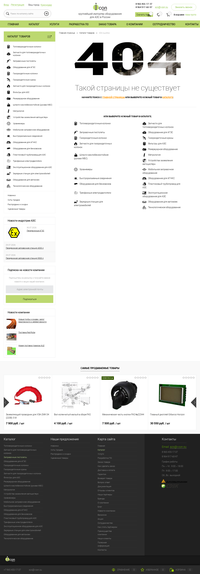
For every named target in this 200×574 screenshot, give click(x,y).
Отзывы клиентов (106, 490)
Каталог (34, 24)
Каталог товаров (19, 36)
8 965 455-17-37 (144, 3)
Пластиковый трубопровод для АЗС (161, 186)
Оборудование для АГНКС (161, 178)
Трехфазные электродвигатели (95, 193)
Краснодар (46, 5)
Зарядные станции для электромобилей (88, 203)
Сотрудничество (164, 24)
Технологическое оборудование (164, 207)
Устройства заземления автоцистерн (157, 162)
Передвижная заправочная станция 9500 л (25, 258)
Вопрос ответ (104, 482)
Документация (104, 486)
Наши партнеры (105, 494)
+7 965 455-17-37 (12, 570)
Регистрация (17, 5)
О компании (134, 24)
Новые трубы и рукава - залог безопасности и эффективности (32, 320)
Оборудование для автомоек (163, 201)
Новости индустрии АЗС (22, 220)
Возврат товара (105, 478)
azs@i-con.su (161, 7)
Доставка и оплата (106, 470)
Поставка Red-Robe (26, 332)
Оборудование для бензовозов (95, 184)
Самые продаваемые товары (100, 368)
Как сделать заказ (106, 466)
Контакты (191, 24)
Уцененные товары (16, 209)
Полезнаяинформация (103, 544)
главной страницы (113, 97)
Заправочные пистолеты (92, 132)
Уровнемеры (86, 169)
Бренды (101, 498)
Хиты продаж (14, 200)
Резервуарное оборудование (163, 149)
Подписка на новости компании (26, 270)
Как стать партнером (107, 527)
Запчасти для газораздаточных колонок (93, 145)
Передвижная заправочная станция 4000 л (25, 248)
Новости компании (19, 312)
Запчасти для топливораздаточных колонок (158, 125)
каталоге (167, 97)
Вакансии (102, 515)
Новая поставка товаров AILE (31, 345)
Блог (100, 507)
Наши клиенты (104, 538)
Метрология (154, 155)
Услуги (54, 24)
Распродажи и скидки (18, 204)
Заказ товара (107, 24)
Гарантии (102, 474)
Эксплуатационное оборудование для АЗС (155, 195)
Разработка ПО (79, 24)
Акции (100, 519)
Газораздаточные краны (160, 138)
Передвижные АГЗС (35, 231)
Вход (6, 5)
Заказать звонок (183, 7)
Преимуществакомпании (105, 533)
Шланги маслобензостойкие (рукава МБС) (91, 157)
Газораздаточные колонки (93, 138)
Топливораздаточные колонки (95, 123)
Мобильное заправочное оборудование (158, 171)
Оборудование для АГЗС (160, 132)
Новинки (12, 195)
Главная (13, 24)
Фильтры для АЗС (157, 143)
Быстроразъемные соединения (96, 178)
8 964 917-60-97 (144, 7)
